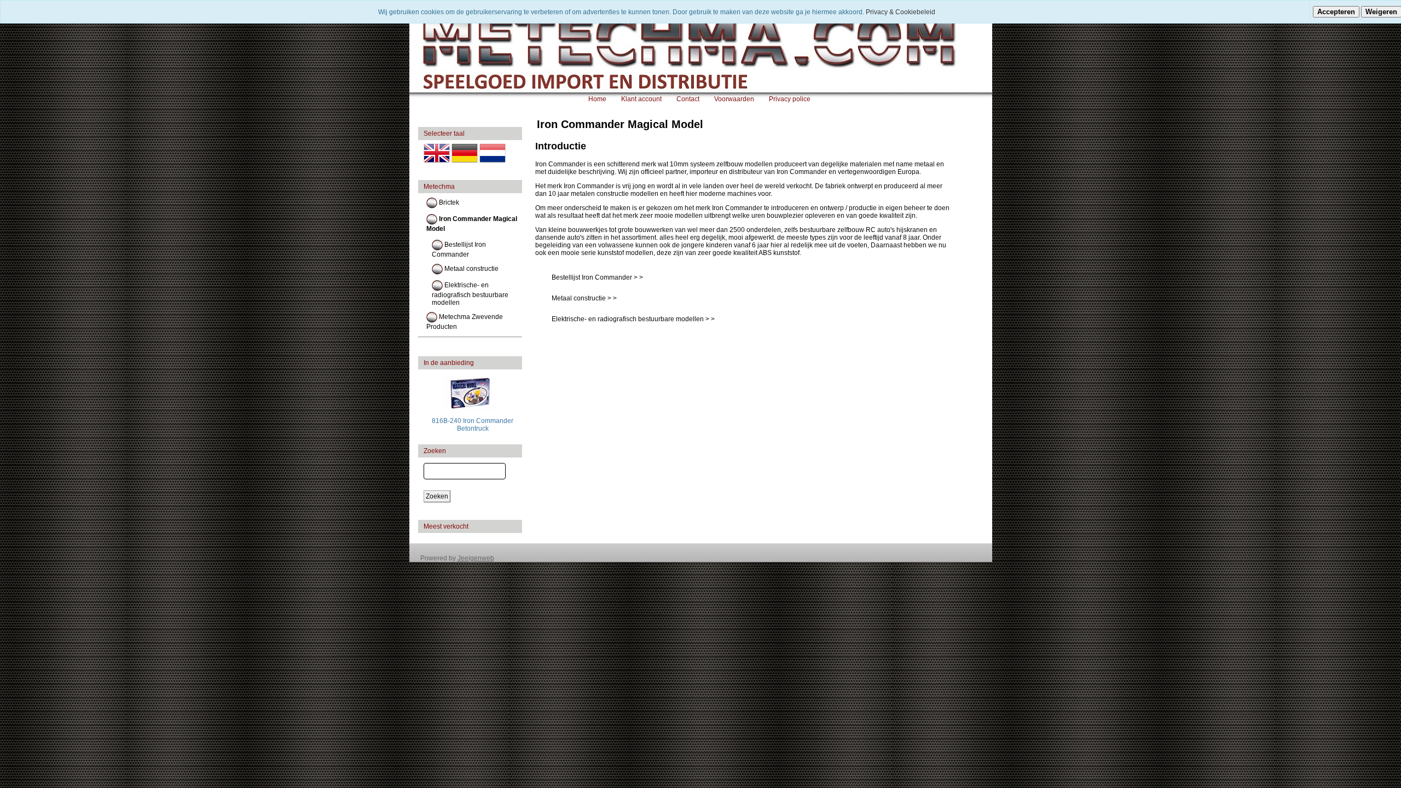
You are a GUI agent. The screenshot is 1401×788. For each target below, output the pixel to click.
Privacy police (790, 99)
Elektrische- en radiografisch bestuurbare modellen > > (633, 319)
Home (597, 99)
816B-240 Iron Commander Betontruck (472, 424)
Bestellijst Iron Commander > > (597, 277)
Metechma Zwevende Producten (464, 322)
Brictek (448, 202)
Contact (687, 99)
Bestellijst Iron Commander (459, 249)
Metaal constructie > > (584, 298)
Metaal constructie (471, 269)
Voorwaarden (734, 99)
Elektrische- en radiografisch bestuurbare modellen (470, 293)
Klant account (641, 99)
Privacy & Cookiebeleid (900, 12)
